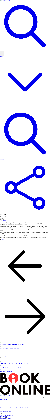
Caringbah (4, 220)
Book (2, 159)
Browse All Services (8, 411)
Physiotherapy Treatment (4, 407)
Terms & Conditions (3, 418)
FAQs (12, 415)
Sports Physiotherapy (11, 407)
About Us (1, 415)
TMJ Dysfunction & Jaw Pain (19, 407)
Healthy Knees (2, 411)
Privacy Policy (8, 418)
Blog (6, 107)
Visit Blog (2, 239)
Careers (4, 107)
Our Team (1, 107)
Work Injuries (26, 407)
